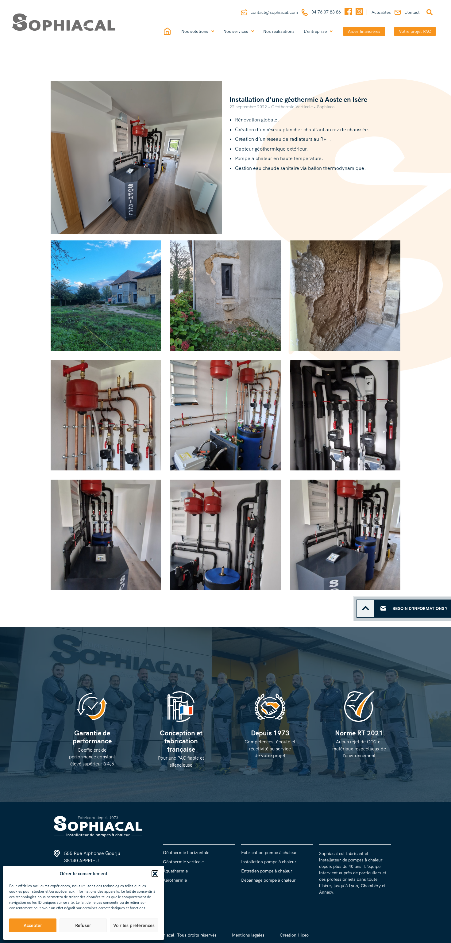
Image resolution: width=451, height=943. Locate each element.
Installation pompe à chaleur (268, 861)
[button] (155, 874)
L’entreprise (315, 31)
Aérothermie (175, 880)
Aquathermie (175, 871)
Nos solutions (194, 31)
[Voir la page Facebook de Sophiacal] (348, 12)
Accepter (33, 925)
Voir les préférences (134, 925)
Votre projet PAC (415, 31)
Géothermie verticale (183, 861)
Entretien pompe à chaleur (266, 871)
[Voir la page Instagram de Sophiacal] (359, 12)
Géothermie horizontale (186, 852)
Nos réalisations (279, 31)
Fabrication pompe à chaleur (269, 852)
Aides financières (364, 31)
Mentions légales (248, 935)
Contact (412, 12)
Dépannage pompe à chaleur (268, 880)
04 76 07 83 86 (326, 12)
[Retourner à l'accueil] (74, 22)
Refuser (83, 925)
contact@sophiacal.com (274, 12)
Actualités (381, 12)
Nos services (235, 31)
